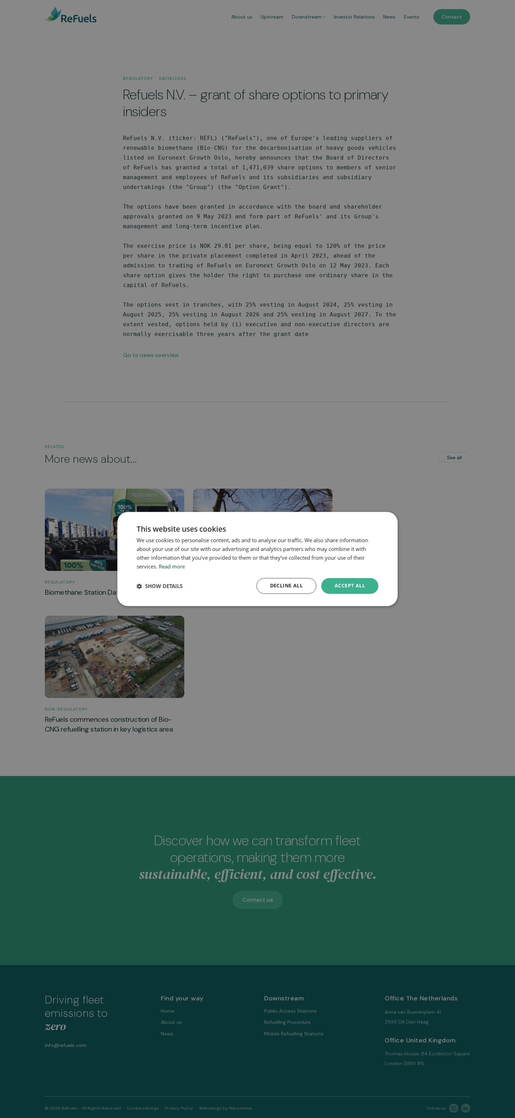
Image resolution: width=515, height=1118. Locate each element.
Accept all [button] (350, 585)
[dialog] (257, 559)
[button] (160, 586)
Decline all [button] (286, 585)
